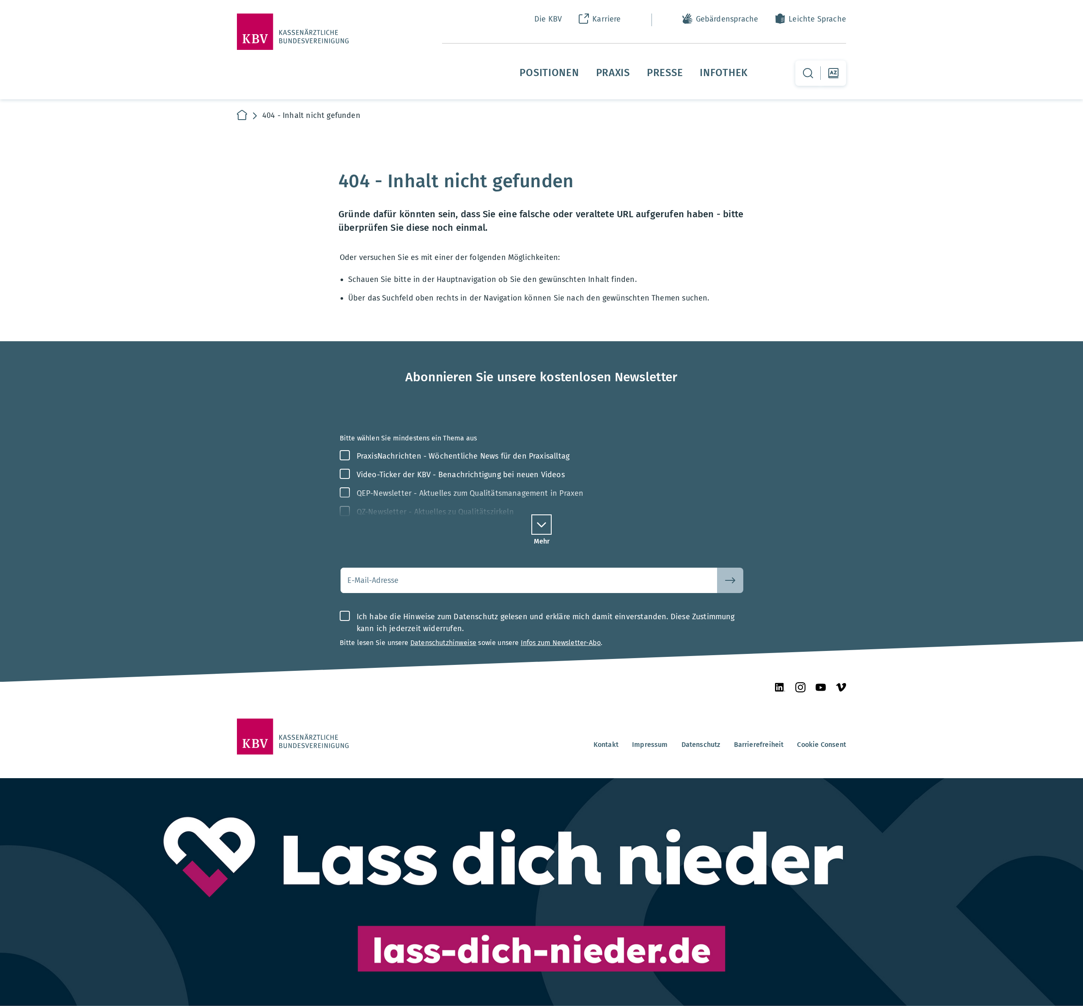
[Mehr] (541, 524)
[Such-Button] (730, 580)
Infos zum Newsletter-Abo (561, 643)
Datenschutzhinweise (443, 643)
